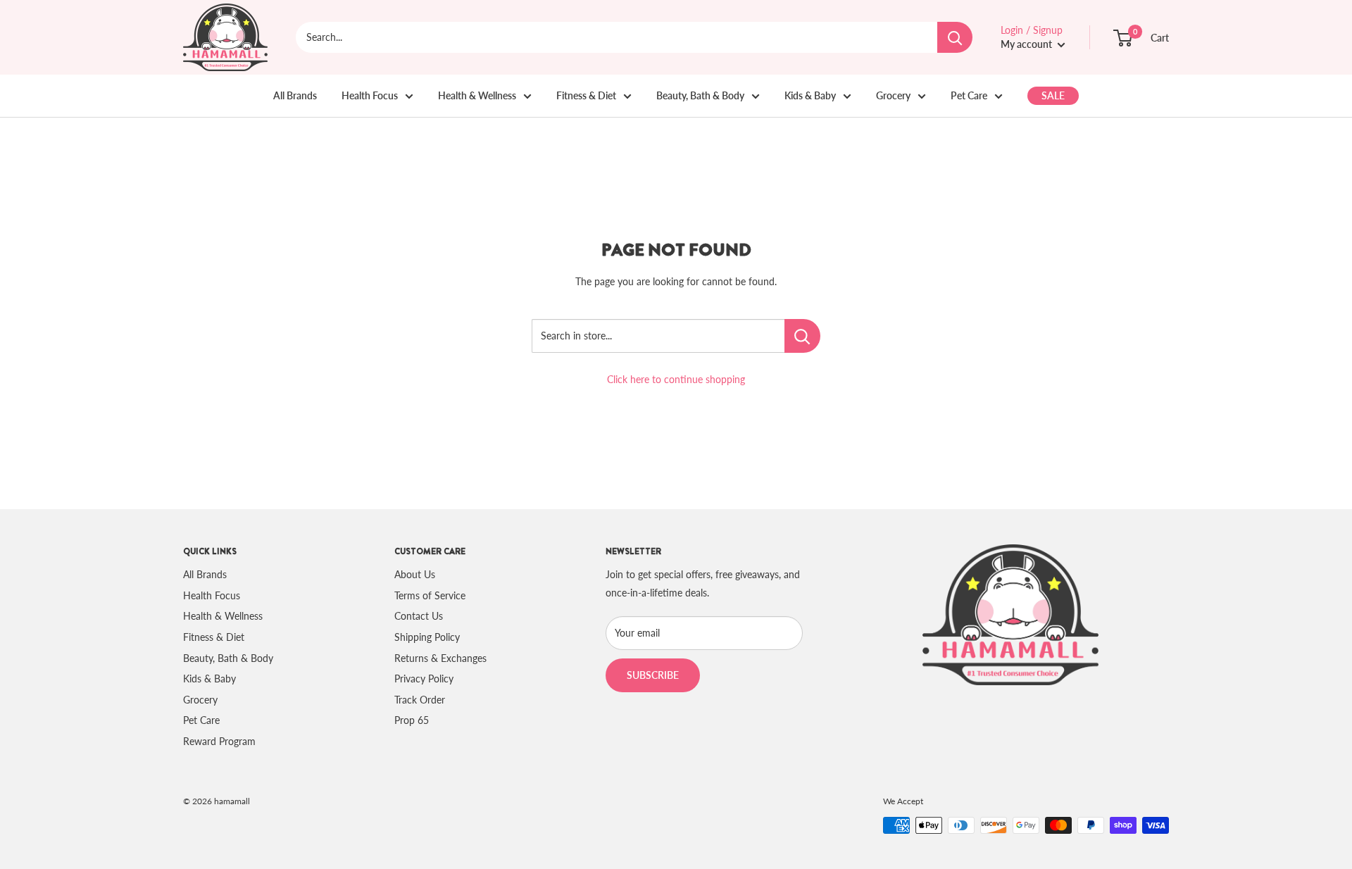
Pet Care (969, 95)
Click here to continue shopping (676, 379)
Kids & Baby (810, 95)
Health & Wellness (477, 95)
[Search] (954, 37)
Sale (1053, 95)
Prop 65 (411, 720)
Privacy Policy (423, 678)
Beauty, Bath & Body (700, 95)
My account (1027, 44)
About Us (414, 574)
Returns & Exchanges (440, 658)
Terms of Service (429, 595)
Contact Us (418, 616)
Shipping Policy (427, 637)
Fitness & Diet (586, 95)
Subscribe (653, 675)
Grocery (893, 95)
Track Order (419, 700)
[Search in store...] (802, 336)
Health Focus (370, 95)
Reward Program (219, 741)
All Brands (295, 95)
